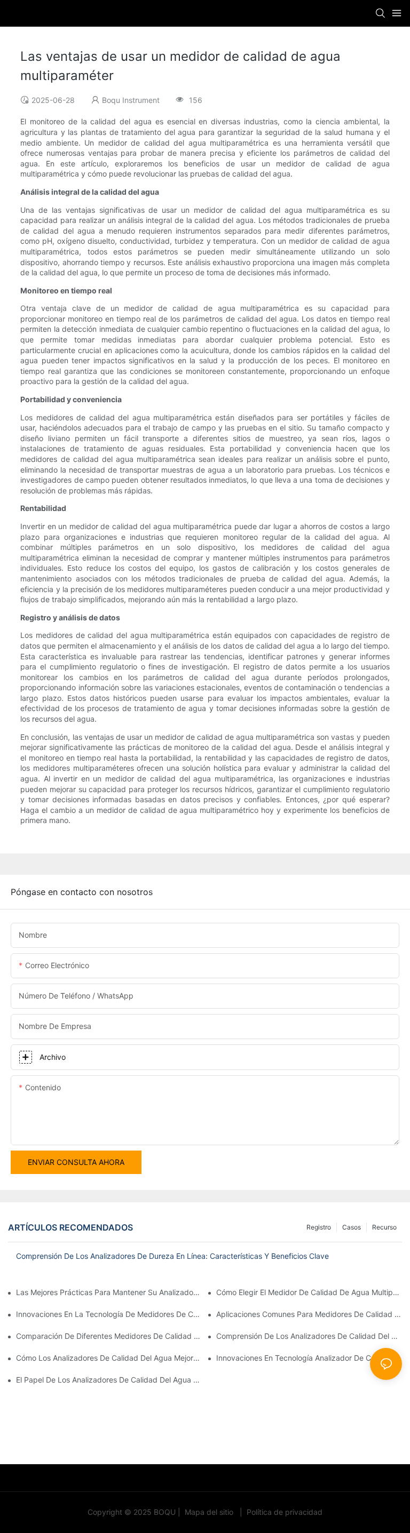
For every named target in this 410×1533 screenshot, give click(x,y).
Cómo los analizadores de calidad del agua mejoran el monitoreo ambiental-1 (109, 1357)
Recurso (384, 1227)
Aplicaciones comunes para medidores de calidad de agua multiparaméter (309, 1314)
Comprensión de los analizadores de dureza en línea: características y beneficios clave (172, 1255)
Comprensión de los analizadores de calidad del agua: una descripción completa (309, 1335)
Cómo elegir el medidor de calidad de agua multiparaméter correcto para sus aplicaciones (309, 1292)
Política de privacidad (283, 1511)
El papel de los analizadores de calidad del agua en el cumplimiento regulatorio (109, 1379)
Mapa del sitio (209, 1511)
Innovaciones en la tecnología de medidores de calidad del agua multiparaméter (109, 1314)
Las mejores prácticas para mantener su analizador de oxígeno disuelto (109, 1292)
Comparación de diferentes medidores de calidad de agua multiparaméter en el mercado (109, 1335)
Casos (351, 1227)
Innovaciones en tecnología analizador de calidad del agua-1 (309, 1357)
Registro (318, 1227)
